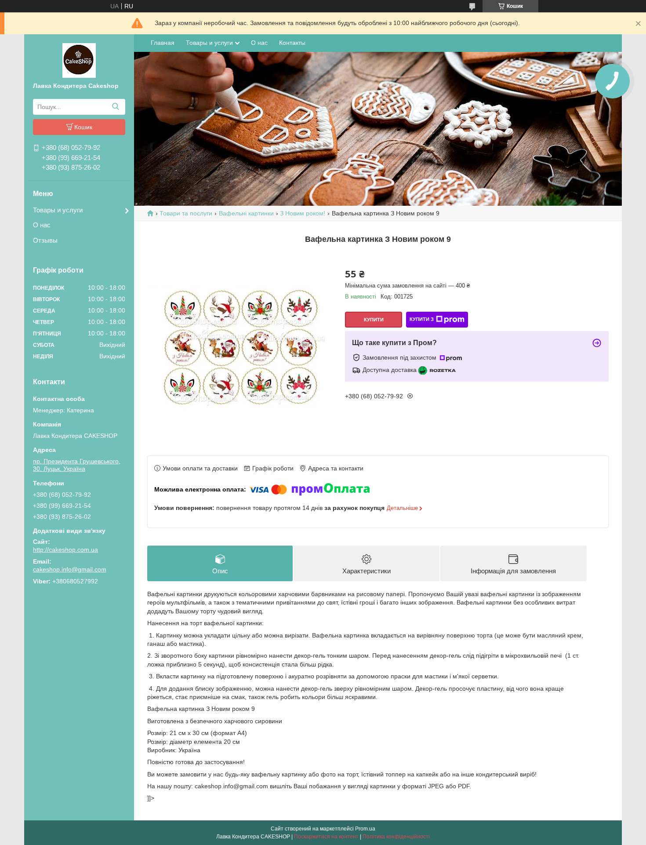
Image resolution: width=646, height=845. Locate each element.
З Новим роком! (302, 213)
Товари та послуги (186, 213)
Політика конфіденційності (396, 837)
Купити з (422, 319)
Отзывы (45, 240)
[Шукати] (115, 107)
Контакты (292, 42)
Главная (162, 42)
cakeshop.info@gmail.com (69, 569)
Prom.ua (365, 829)
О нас (42, 225)
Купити (374, 319)
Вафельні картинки (246, 213)
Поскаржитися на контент (326, 837)
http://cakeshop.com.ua (65, 549)
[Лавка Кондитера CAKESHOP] (79, 59)
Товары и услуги (58, 210)
